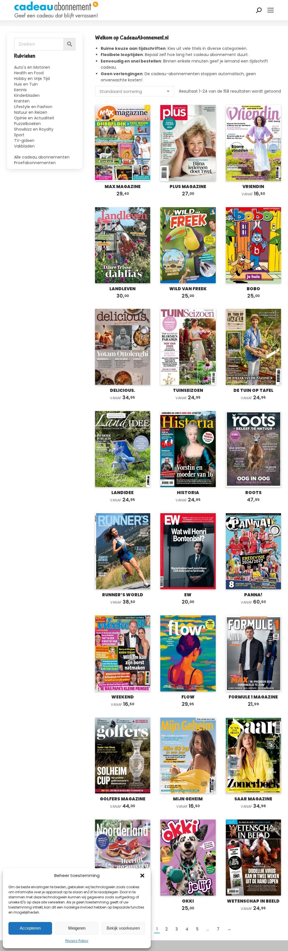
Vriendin (253, 186)
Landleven (122, 289)
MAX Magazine (123, 186)
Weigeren (77, 928)
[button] (142, 875)
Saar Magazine (253, 799)
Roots (253, 492)
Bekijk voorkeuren (123, 928)
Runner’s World (122, 595)
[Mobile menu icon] (270, 10)
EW (188, 595)
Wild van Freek (188, 289)
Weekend (122, 697)
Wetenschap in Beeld (253, 901)
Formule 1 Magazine (253, 697)
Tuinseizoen (188, 390)
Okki (188, 901)
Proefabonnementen (35, 162)
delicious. (122, 390)
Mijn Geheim (188, 799)
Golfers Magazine (122, 799)
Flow (188, 697)
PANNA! (253, 595)
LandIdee (122, 492)
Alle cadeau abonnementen (41, 157)
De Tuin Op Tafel (253, 390)
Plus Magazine (188, 186)
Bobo (253, 289)
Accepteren (30, 928)
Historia (188, 492)
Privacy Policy (76, 940)
